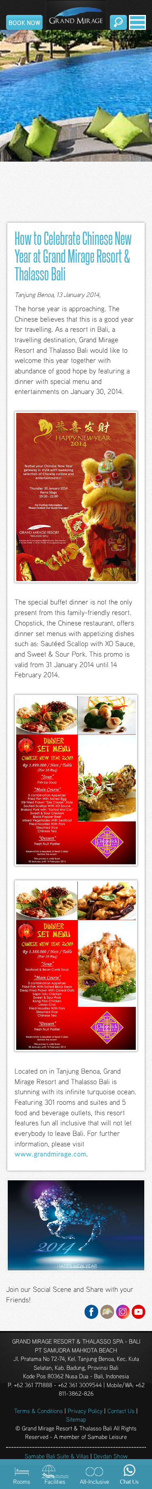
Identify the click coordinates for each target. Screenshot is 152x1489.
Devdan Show (111, 1456)
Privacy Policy (85, 1410)
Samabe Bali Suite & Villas (57, 1456)
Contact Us (121, 1410)
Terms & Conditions (38, 1410)
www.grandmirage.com (50, 1153)
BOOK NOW (25, 23)
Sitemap (76, 1419)
